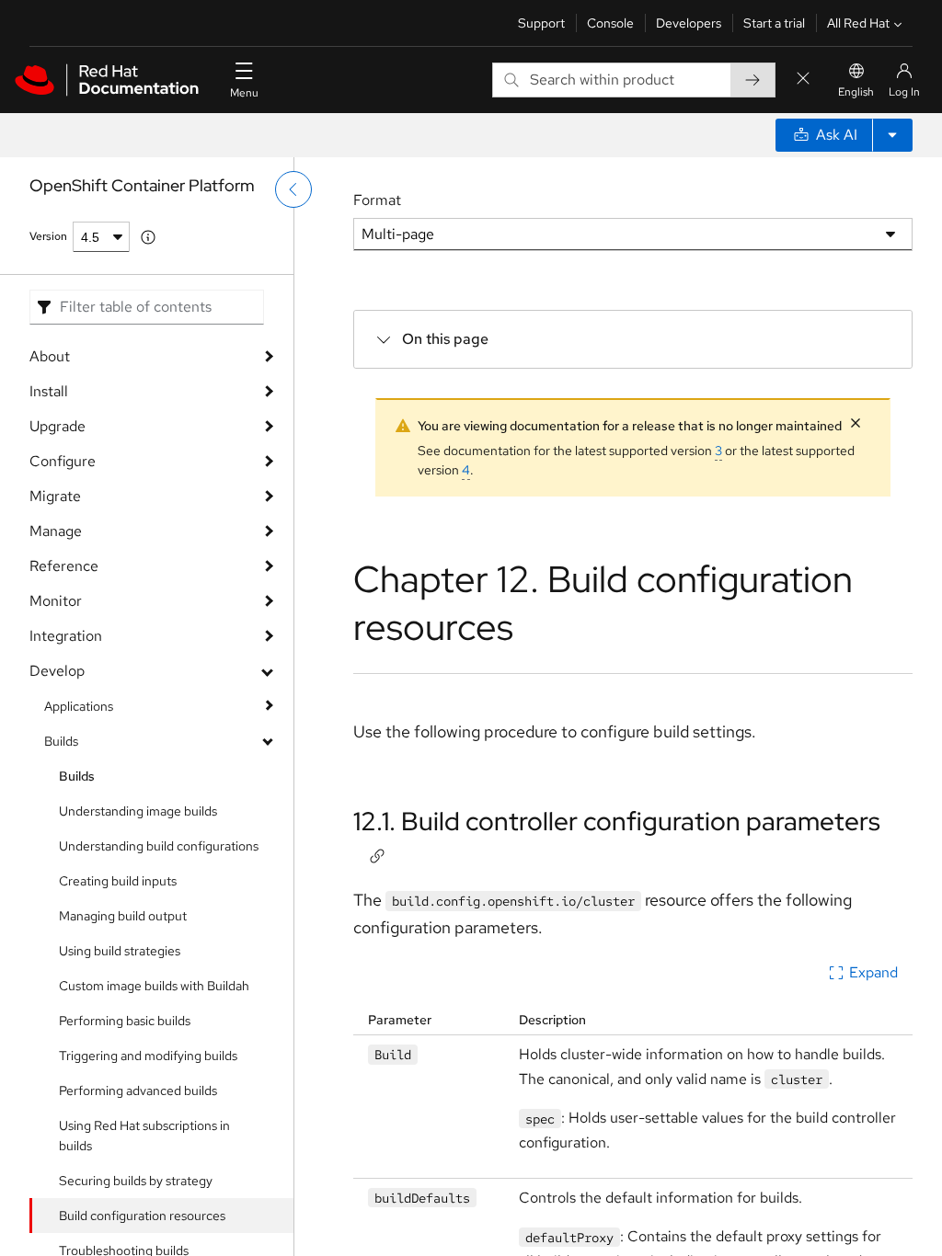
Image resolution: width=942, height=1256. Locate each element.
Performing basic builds (124, 1020)
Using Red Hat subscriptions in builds (144, 1135)
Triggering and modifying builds (148, 1055)
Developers (688, 23)
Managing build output (123, 916)
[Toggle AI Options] (892, 135)
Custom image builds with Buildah (154, 985)
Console (610, 23)
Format (377, 200)
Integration (65, 635)
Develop (57, 670)
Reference (63, 566)
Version (48, 236)
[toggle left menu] (293, 189)
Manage (55, 531)
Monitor (55, 601)
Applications (78, 706)
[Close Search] (803, 79)
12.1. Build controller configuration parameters (616, 821)
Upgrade (57, 426)
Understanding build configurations (158, 846)
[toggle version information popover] (148, 237)
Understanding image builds (138, 811)
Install (48, 391)
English (856, 92)
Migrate (55, 496)
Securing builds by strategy (136, 1180)
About (49, 356)
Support (541, 23)
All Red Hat (858, 23)
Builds (61, 741)
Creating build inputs (118, 881)
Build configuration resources (142, 1215)
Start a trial (774, 23)
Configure (62, 461)
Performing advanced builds (138, 1090)
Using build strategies (119, 950)
